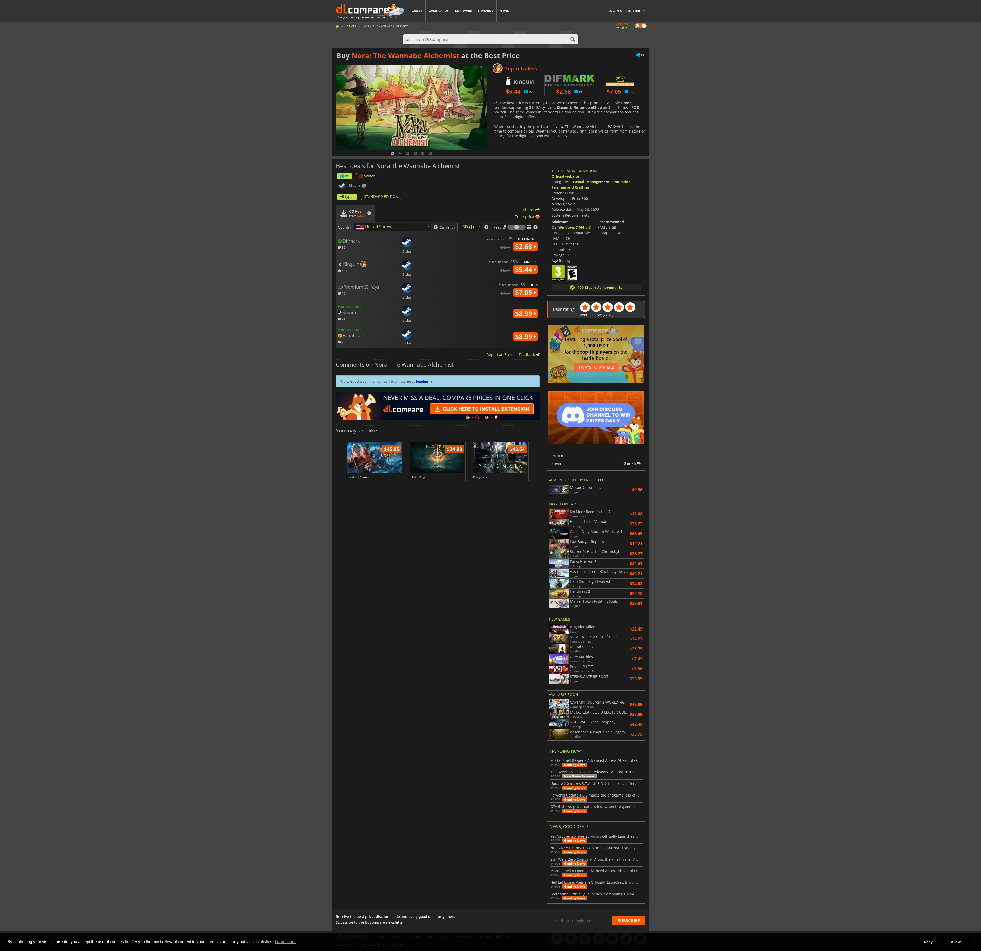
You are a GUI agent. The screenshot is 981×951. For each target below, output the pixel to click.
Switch (369, 176)
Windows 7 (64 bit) (574, 227)
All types (347, 196)
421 (344, 270)
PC (347, 176)
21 (343, 319)
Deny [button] (928, 942)
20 (343, 342)
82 (343, 247)
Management (598, 181)
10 (343, 293)
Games (417, 11)
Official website (565, 176)
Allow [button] (956, 942)
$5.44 (524, 269)
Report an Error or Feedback (511, 354)
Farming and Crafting (570, 187)
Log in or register (624, 11)
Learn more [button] (285, 942)
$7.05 (524, 292)
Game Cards (439, 11)
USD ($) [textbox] (467, 227)
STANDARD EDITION (381, 196)
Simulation (621, 181)
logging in (424, 381)
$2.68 (524, 246)
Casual (578, 181)
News (504, 11)
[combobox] (392, 227)
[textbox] (374, 227)
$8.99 (524, 313)
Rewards (485, 11)
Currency (447, 227)
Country (345, 227)
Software (463, 11)
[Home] (337, 26)
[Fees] (516, 227)
